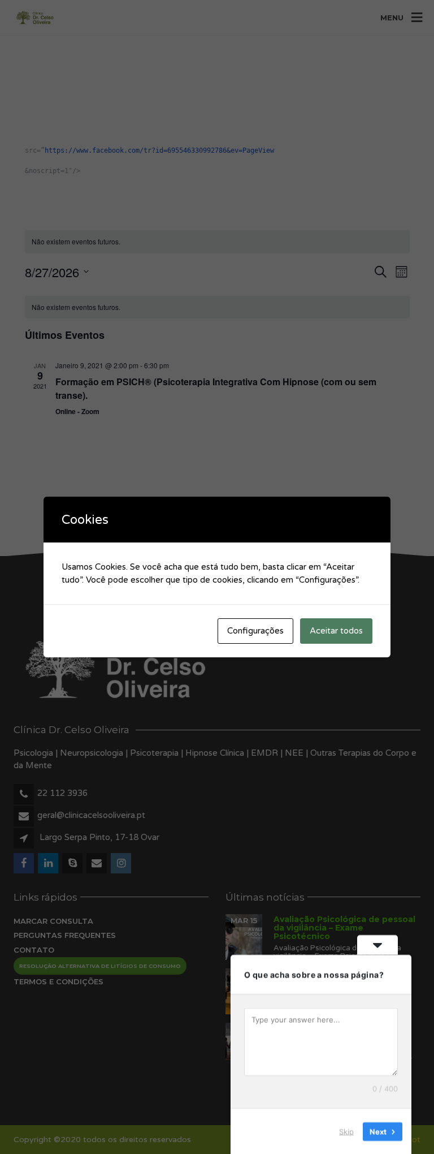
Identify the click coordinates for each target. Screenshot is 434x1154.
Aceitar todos (336, 631)
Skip (346, 1130)
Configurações (255, 631)
